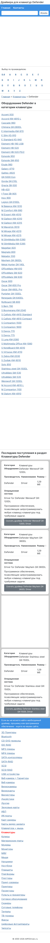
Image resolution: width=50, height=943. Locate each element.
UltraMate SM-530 (11, 372)
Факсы (5, 919)
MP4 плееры (8, 753)
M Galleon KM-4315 (11, 222)
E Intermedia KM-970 (12, 131)
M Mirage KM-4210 (11, 231)
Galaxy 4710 (7, 168)
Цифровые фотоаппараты (15, 924)
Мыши (4, 857)
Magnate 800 (8, 252)
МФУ (3, 853)
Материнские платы (12, 840)
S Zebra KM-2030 (10, 356)
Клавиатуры (19, 96)
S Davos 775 (8, 335)
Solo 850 (6, 364)
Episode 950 (8, 156)
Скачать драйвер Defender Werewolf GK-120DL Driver (25, 522)
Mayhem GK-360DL (11, 260)
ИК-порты (6, 815)
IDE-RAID (6, 744)
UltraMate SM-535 (11, 377)
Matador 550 (8, 256)
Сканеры (6, 903)
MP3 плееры (8, 749)
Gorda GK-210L (9, 181)
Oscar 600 (6, 281)
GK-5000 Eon (8, 177)
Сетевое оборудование (14, 899)
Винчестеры (8, 794)
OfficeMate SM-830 (11, 277)
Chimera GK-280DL (11, 127)
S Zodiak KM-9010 (11, 360)
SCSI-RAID (6, 769)
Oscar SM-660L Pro (11, 289)
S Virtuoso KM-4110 (11, 352)
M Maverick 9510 (10, 227)
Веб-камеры (8, 782)
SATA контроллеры (11, 757)
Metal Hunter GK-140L (12, 264)
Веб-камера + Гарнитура (15, 778)
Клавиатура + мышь (12, 828)
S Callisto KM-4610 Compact (16, 318)
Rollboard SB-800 (10, 302)
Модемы (6, 844)
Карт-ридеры (8, 819)
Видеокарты (8, 790)
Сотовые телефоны (12, 907)
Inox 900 (6, 197)
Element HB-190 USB (12, 143)
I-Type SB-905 (9, 193)
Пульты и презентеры (13, 894)
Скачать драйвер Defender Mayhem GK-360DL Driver (25, 587)
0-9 (3, 74)
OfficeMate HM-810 (11, 268)
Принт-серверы (10, 882)
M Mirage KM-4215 (11, 235)
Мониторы (7, 849)
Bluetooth (6, 736)
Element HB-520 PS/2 (12, 152)
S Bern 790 (7, 306)
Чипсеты (6, 928)
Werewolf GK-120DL (11, 381)
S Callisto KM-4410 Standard (16, 314)
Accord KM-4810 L (11, 118)
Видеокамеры (9, 786)
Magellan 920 (8, 247)
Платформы (7, 874)
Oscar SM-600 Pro (11, 285)
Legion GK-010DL (10, 202)
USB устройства (10, 774)
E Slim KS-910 (8, 135)
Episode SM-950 (10, 160)
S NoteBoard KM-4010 (13, 347)
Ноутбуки (6, 865)
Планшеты (7, 869)
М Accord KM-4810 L (12, 385)
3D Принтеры (8, 732)
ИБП (3, 811)
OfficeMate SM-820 (11, 272)
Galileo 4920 (8, 172)
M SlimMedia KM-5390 (13, 239)
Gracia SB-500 (9, 185)
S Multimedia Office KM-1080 (16, 343)
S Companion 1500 (11, 322)
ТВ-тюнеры (7, 915)
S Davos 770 (8, 331)
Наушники (7, 861)
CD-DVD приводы (11, 740)
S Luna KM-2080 (10, 339)
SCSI (3, 765)
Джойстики (7, 799)
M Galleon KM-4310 (11, 218)
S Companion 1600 (11, 327)
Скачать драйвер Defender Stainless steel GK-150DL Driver (25, 710)
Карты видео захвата (13, 824)
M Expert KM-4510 (11, 214)
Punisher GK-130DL (11, 293)
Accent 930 (7, 114)
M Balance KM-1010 (11, 206)
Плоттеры (6, 878)
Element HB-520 (10, 147)
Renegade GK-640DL (12, 297)
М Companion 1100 (11, 389)
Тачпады (6, 911)
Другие (5, 803)
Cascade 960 (8, 122)
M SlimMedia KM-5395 (13, 243)
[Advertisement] (25, 42)
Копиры (5, 836)
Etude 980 (6, 164)
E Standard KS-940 (11, 139)
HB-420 (5, 189)
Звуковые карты (10, 807)
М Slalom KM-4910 (11, 393)
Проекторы (7, 890)
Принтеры (6, 886)
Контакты (18, 7)
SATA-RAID (7, 761)
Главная (5, 7)
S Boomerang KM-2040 (13, 310)
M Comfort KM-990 (11, 210)
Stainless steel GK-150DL (14, 368)
